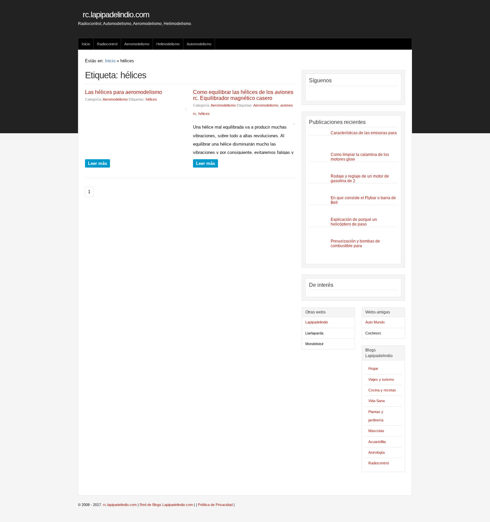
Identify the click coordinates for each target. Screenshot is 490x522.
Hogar (373, 368)
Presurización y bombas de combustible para (355, 243)
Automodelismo (199, 44)
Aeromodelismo (136, 44)
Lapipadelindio (316, 322)
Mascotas (376, 431)
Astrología (376, 452)
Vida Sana (376, 401)
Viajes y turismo (381, 379)
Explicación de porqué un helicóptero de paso (354, 222)
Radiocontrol (107, 44)
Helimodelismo (168, 44)
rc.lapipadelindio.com (116, 14)
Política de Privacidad (215, 505)
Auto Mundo (375, 322)
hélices (151, 99)
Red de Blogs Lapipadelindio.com (166, 505)
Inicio (86, 44)
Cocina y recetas (382, 390)
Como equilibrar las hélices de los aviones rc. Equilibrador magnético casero (243, 95)
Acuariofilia (377, 442)
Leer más (97, 163)
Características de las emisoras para (364, 133)
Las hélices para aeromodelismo (123, 92)
